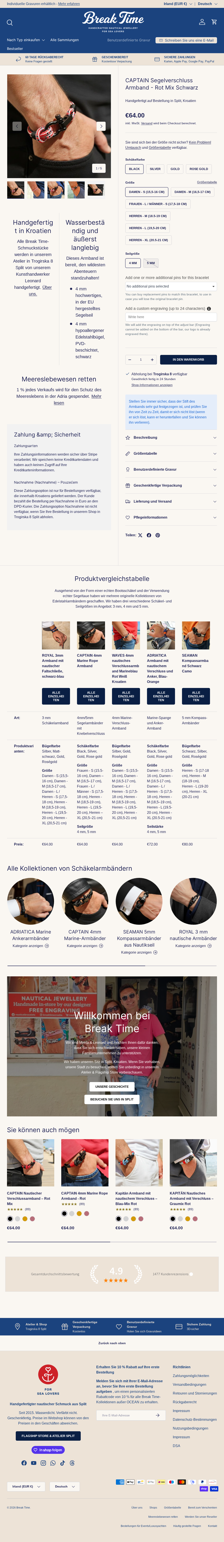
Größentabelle (160, 147)
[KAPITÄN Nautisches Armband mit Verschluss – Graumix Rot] (193, 1251)
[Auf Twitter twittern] (140, 535)
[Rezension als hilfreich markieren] (208, 1484)
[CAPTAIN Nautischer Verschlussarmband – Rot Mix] (30, 1251)
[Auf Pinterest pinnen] (157, 535)
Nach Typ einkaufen (23, 40)
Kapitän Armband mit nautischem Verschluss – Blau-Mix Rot (136, 1287)
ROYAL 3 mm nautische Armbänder (193, 1024)
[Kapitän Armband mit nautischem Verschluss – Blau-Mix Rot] (139, 1251)
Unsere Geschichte (112, 1175)
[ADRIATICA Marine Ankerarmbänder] (30, 990)
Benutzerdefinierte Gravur (128, 40)
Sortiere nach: (67, 589)
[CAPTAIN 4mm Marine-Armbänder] (84, 990)
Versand (146, 123)
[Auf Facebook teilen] (149, 535)
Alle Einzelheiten (56, 785)
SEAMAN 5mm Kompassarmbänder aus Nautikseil (139, 1027)
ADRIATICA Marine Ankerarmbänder (30, 1024)
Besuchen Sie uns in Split (112, 1188)
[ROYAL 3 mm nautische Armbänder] (193, 990)
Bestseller (15, 48)
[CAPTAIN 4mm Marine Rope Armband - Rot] (84, 1251)
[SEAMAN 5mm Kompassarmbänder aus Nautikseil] (139, 990)
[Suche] (9, 22)
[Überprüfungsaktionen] (66, 623)
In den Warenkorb (188, 359)
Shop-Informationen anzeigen (152, 385)
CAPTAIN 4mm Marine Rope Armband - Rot (84, 1284)
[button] (214, 22)
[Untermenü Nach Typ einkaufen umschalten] (43, 40)
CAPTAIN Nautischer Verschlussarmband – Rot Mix (28, 1287)
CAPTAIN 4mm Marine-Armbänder (85, 1024)
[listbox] (171, 286)
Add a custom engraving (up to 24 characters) (165, 308)
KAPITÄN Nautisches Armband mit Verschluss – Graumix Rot (192, 1287)
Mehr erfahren (69, 4)
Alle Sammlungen (64, 40)
